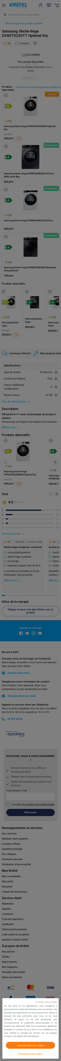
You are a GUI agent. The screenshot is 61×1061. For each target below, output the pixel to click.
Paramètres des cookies (30, 1053)
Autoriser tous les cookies (30, 1045)
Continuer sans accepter (46, 1002)
